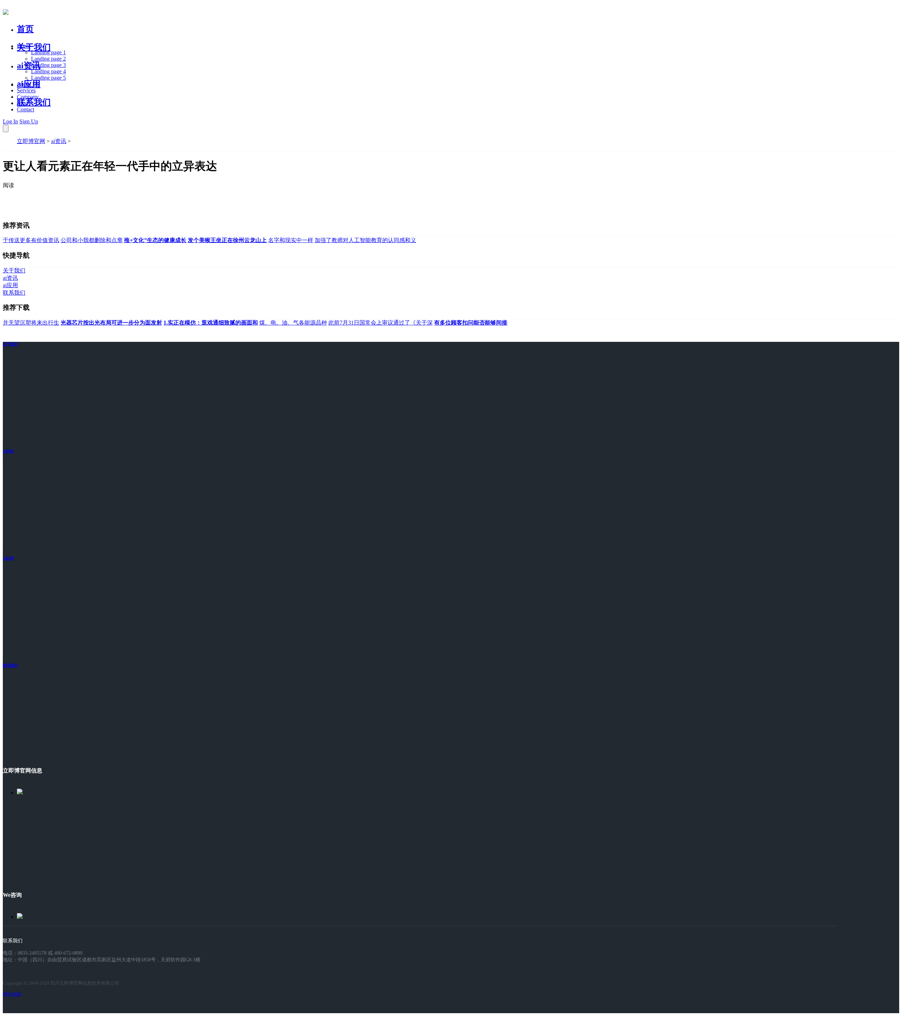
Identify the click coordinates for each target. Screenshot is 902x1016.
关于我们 (34, 47)
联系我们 (34, 102)
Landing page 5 (48, 78)
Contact (25, 109)
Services (26, 90)
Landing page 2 (48, 59)
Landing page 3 (48, 65)
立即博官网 (31, 141)
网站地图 (12, 994)
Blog (22, 103)
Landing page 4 (48, 71)
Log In (10, 121)
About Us (28, 84)
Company (28, 97)
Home (24, 46)
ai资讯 (29, 65)
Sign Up (28, 121)
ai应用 (8, 558)
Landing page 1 (48, 52)
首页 (25, 28)
